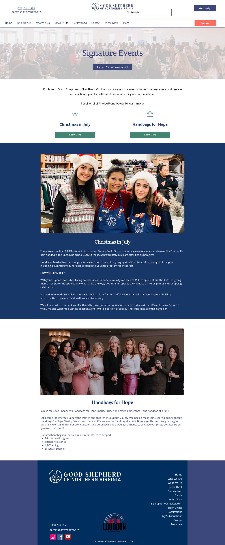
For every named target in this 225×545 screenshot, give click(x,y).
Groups (177, 520)
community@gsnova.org (26, 12)
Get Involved (175, 491)
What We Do (175, 483)
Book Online (175, 507)
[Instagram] (53, 537)
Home (178, 474)
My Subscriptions (172, 516)
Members (176, 524)
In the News (175, 499)
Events (178, 495)
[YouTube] (68, 537)
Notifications (174, 512)
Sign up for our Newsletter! (166, 503)
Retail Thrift (175, 487)
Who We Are (175, 478)
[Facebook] (60, 537)
